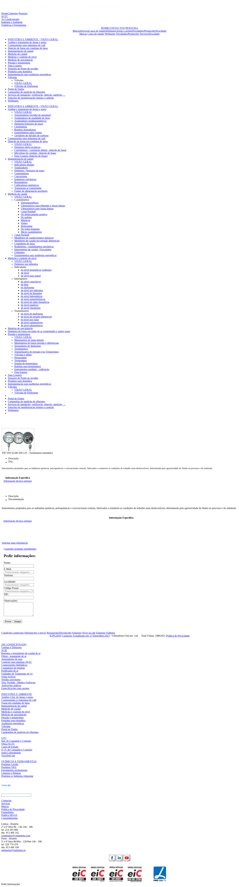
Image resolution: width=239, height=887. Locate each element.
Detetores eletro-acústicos (27, 147)
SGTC (4, 16)
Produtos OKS (8, 767)
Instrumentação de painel (20, 51)
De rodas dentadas (30, 229)
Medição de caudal (17, 54)
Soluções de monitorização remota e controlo (31, 97)
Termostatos (20, 360)
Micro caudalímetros (31, 232)
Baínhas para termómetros (27, 366)
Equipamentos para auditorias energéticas (35, 255)
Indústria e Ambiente (12, 22)
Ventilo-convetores (10, 679)
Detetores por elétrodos (26, 264)
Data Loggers (15, 65)
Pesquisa (23, 13)
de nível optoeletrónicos (33, 299)
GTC (4, 738)
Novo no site (88, 632)
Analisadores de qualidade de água (32, 118)
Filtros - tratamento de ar (13, 656)
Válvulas (12, 77)
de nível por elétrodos (32, 290)
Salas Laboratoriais (11, 752)
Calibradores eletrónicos (26, 185)
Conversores (20, 176)
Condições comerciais (12, 632)
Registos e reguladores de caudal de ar (20, 653)
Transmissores (21, 310)
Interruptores (20, 278)
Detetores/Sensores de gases (28, 123)
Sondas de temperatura (26, 363)
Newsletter (160, 31)
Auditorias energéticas (12, 723)
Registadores (20, 182)
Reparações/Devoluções (59, 632)
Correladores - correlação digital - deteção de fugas (40, 150)
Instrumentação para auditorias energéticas (29, 74)
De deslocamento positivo (34, 214)
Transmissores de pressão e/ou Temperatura (36, 351)
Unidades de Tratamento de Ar (17, 673)
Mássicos (25, 220)
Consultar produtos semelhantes (20, 548)
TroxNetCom (8, 755)
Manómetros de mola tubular (29, 340)
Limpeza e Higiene (11, 773)
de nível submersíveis (32, 322)
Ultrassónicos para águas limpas (37, 208)
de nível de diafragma (32, 313)
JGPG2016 (55, 635)
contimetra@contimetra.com (15, 835)
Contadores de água (24, 243)
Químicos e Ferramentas (13, 25)
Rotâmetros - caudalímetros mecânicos (34, 246)
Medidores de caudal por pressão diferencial (36, 240)
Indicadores (20, 267)
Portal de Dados (16, 89)
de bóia (24, 284)
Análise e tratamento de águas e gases (27, 42)
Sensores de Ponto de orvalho (23, 68)
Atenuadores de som (11, 659)
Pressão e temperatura (19, 62)
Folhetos (110, 632)
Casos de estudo (97, 31)
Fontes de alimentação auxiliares (30, 191)
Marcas (76, 31)
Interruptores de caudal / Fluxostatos (32, 249)
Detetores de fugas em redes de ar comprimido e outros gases (39, 331)
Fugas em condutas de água (15, 703)
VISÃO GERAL (23, 83)
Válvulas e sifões (23, 354)
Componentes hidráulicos (14, 665)
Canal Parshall (28, 211)
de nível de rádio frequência (35, 302)
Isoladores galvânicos (25, 179)
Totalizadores (21, 167)
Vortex (24, 223)
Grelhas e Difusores (11, 647)
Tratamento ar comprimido (27, 188)
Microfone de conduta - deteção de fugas (35, 153)
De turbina (26, 217)
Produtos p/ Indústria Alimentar (17, 776)
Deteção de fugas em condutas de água (28, 48)
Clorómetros (20, 126)
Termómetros (21, 348)
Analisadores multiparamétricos (30, 121)
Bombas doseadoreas (25, 129)
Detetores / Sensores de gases (29, 170)
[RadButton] (112, 858)
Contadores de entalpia (13, 668)
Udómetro (19, 252)
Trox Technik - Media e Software (18, 682)
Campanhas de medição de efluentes (26, 92)
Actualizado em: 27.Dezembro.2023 (91, 635)
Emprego (77, 632)
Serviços (84, 31)
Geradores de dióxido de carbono (31, 135)
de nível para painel (31, 275)
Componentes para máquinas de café (26, 45)
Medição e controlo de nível (22, 57)
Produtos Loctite (9, 764)
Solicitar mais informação (15, 542)
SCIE (4, 650)
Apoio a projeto (124, 31)
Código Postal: (11, 588)
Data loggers (20, 372)
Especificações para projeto (15, 688)
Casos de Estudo (9, 746)
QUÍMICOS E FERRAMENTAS (19, 761)
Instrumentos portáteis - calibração (31, 369)
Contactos (13, 13)
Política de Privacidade (178, 635)
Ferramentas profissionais (14, 770)
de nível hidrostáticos (31, 296)
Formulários (7, 812)
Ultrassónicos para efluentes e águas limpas (43, 205)
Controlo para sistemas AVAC (16, 662)
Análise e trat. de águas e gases (17, 697)
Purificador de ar (9, 670)
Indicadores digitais (24, 164)
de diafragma (27, 287)
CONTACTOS (117, 28)
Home (4, 13)
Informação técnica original (18, 481)
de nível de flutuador (31, 293)
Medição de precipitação (20, 59)
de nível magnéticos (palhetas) (36, 270)
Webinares (111, 31)
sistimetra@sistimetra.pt (13, 850)
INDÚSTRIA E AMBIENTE (16, 694)
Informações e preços (35, 632)
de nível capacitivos (31, 281)
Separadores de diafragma (27, 346)
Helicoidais (26, 226)
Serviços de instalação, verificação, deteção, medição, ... (36, 95)
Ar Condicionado (10, 19)
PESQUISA (131, 28)
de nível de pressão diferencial (36, 316)
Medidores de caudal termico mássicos (34, 237)
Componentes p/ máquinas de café (18, 700)
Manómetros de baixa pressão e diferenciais (36, 343)
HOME (105, 28)
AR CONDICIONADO (14, 644)
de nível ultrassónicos (32, 325)
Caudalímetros (21, 199)
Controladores (21, 173)
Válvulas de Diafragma (26, 86)
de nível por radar (30, 319)
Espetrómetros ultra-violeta (28, 132)
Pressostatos (20, 357)
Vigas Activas (8, 676)
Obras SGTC (8, 743)
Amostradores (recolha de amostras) (32, 115)
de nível (25, 272)
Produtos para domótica (20, 71)
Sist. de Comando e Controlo (16, 741)
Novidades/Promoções (143, 31)
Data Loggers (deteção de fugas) (31, 156)
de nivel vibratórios (30, 308)
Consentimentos (9, 818)
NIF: (6, 594)
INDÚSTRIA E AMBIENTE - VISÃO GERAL (33, 39)
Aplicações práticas (11, 685)
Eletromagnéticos (30, 202)
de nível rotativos (29, 305)
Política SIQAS (9, 815)
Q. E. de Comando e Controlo (16, 749)
